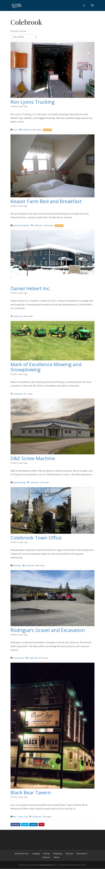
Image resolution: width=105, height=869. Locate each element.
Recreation (82, 853)
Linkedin (33, 824)
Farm (15, 129)
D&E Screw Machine (33, 458)
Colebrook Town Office (36, 537)
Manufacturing (19, 482)
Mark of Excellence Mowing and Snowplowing (46, 367)
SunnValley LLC (47, 864)
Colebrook (26, 129)
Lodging (36, 853)
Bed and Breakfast (21, 225)
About (57, 857)
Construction (18, 658)
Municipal (17, 565)
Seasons (46, 857)
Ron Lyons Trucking (33, 102)
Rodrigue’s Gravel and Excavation (48, 630)
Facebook (15, 824)
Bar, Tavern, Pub (20, 816)
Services (69, 853)
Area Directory (22, 853)
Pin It (41, 824)
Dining (46, 853)
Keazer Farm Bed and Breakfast (46, 201)
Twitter (24, 824)
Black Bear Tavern (31, 792)
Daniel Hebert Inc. (31, 288)
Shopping (57, 853)
